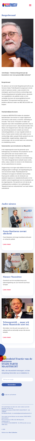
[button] (30, 4)
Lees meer (7, 244)
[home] (9, 5)
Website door (9, 432)
